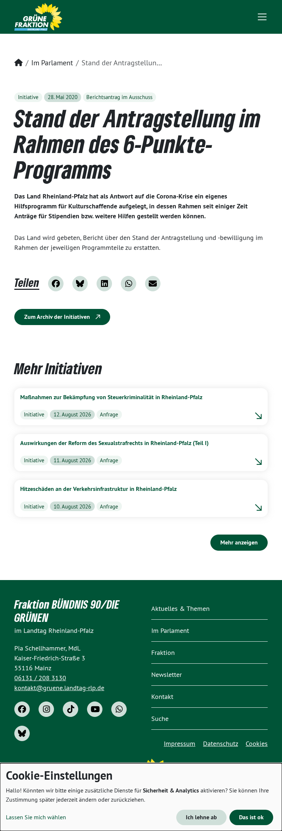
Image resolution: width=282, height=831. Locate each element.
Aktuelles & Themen (180, 608)
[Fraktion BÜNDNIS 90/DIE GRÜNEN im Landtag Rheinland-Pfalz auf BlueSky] (22, 733)
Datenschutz (220, 743)
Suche (160, 718)
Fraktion (163, 652)
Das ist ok (251, 817)
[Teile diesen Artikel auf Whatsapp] (128, 283)
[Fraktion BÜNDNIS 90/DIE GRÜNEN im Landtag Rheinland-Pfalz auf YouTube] (94, 709)
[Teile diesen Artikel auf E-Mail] (152, 283)
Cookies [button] (257, 743)
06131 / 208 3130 (40, 678)
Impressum (179, 743)
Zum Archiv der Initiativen (57, 317)
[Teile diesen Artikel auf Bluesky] (80, 283)
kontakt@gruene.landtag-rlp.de (59, 688)
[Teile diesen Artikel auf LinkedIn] (104, 283)
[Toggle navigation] (262, 17)
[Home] (38, 17)
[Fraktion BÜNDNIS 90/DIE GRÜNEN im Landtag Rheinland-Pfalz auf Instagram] (46, 709)
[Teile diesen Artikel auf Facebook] (56, 283)
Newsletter (166, 674)
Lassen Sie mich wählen (36, 817)
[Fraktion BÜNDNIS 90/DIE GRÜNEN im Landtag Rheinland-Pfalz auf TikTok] (70, 709)
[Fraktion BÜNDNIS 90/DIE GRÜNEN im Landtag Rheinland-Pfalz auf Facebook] (22, 709)
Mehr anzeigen (239, 542)
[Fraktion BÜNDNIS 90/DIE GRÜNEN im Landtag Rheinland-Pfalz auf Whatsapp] (119, 709)
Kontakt (162, 696)
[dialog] (141, 797)
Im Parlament (52, 62)
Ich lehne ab (201, 817)
